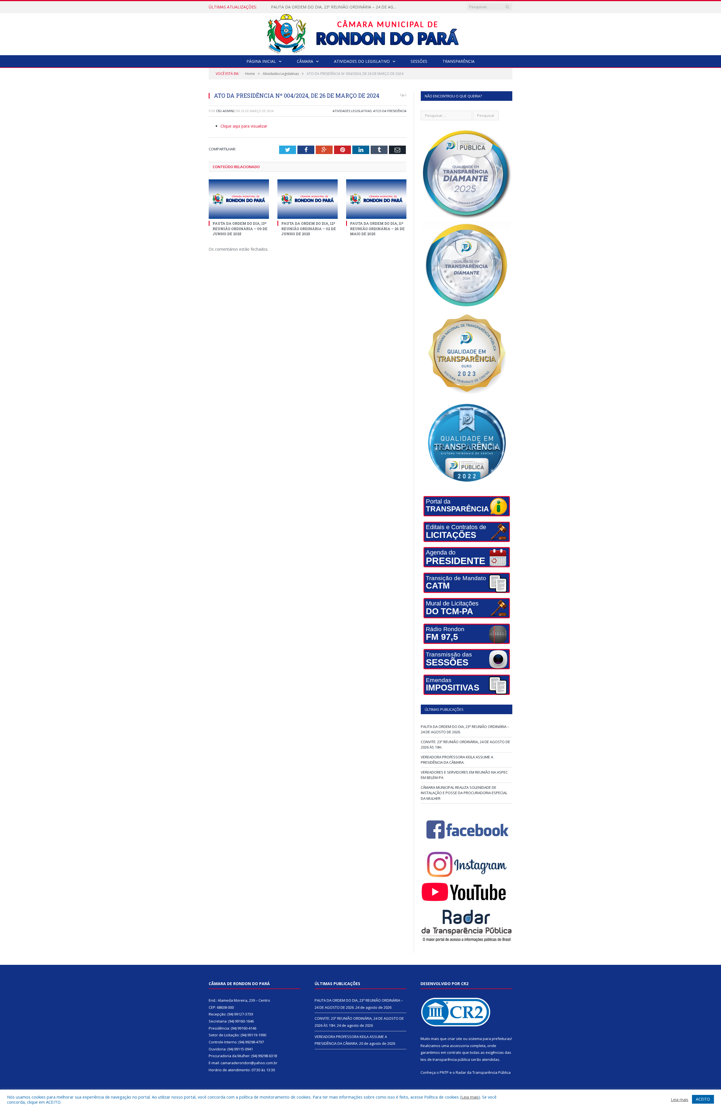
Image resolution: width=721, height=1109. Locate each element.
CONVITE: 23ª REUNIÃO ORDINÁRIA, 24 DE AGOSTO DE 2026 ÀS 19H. (335, 7)
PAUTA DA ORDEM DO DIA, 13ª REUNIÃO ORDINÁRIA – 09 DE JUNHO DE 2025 (240, 228)
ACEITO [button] (703, 1099)
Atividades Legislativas (352, 111)
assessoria (459, 1045)
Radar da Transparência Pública (483, 1072)
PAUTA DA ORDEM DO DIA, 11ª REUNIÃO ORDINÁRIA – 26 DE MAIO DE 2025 (377, 228)
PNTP (444, 1072)
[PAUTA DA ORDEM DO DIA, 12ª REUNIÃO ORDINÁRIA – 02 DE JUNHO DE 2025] (307, 199)
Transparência (458, 61)
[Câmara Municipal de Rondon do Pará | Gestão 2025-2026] (360, 33)
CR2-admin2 (225, 111)
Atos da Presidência (389, 111)
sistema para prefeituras (489, 1038)
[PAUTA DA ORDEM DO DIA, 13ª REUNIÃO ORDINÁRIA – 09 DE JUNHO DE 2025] (239, 199)
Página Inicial (261, 61)
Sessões (419, 61)
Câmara (305, 61)
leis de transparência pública (445, 1059)
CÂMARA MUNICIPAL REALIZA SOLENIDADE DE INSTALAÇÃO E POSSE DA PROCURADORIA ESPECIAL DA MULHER (464, 793)
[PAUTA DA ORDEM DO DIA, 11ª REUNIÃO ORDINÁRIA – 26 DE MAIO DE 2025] (376, 199)
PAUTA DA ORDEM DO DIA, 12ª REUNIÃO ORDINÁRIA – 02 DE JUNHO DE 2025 (308, 228)
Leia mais (470, 1096)
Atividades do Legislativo (362, 61)
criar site (455, 1038)
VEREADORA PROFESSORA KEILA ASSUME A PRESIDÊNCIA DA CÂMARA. (457, 759)
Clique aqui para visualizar (244, 126)
